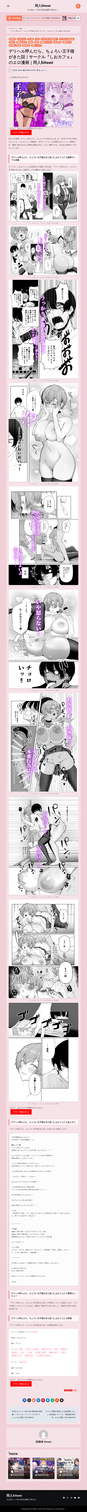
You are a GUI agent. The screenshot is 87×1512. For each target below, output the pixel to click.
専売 (30, 42)
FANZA (12, 39)
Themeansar (60, 1509)
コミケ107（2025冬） (49, 39)
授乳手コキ (67, 42)
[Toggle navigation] (8, 6)
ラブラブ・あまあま (66, 39)
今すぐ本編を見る (21, 132)
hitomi (20, 70)
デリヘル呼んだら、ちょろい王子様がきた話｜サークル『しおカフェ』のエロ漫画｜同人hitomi (41, 56)
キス (37, 39)
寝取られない (21, 42)
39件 (35, 1332)
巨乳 (36, 42)
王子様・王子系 (15, 45)
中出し (12, 42)
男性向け (26, 45)
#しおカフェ (43, 70)
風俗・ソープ (36, 45)
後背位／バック (46, 42)
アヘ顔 (30, 39)
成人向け (57, 42)
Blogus (49, 1509)
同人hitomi (43, 5)
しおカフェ (21, 39)
